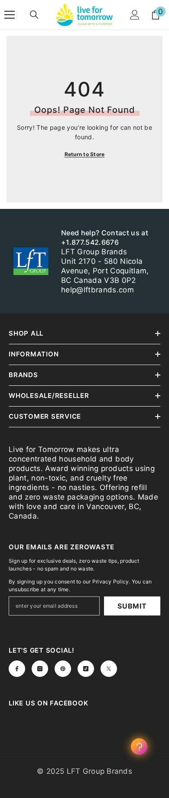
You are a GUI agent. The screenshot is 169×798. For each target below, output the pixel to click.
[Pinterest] (63, 668)
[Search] (34, 15)
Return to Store (85, 154)
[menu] (9, 15)
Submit (132, 606)
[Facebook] (17, 668)
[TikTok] (86, 668)
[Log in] (135, 14)
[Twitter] (109, 668)
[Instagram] (40, 668)
